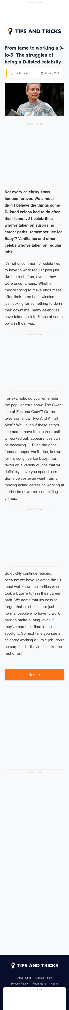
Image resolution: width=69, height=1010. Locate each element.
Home (54, 983)
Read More (39, 983)
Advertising (24, 978)
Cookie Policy (43, 978)
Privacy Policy (19, 983)
